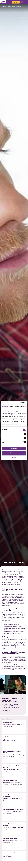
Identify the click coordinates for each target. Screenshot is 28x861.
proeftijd (6, 593)
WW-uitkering (15, 657)
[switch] (24, 434)
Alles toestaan (14, 448)
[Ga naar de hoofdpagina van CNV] (3, 1)
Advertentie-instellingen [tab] (21, 406)
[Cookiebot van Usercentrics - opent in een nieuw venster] (20, 402)
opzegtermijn (13, 603)
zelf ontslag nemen (12, 639)
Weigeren (14, 457)
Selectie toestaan (14, 452)
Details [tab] (11, 406)
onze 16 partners (9, 413)
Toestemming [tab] (5, 406)
